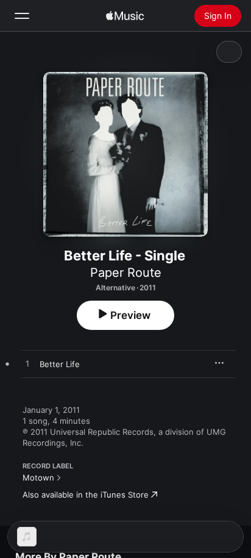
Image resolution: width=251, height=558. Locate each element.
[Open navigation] (22, 15)
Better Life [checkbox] (60, 364)
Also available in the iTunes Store (86, 494)
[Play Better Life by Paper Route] (27, 364)
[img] (125, 15)
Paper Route (125, 272)
